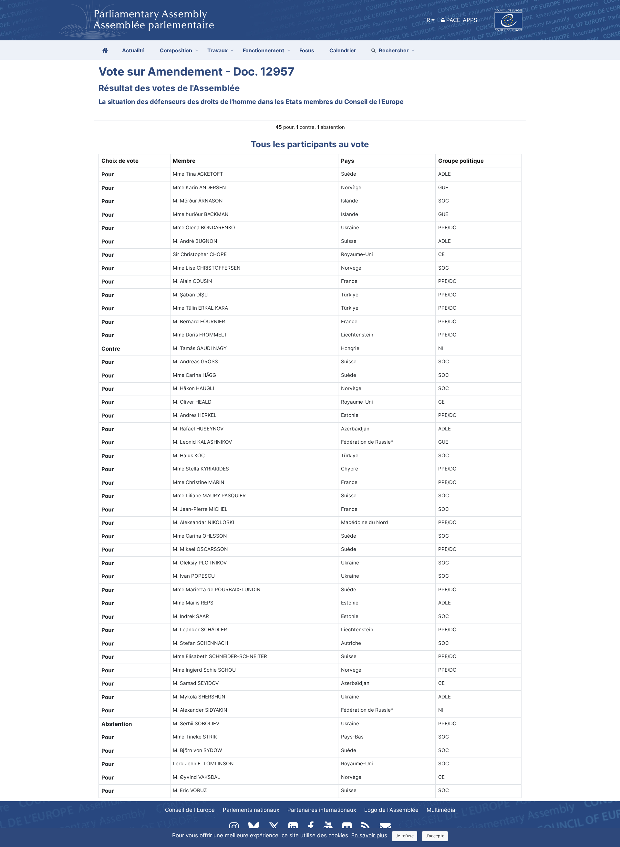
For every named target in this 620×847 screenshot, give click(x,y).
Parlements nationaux (251, 810)
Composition (176, 50)
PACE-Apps (461, 20)
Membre (184, 161)
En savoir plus (369, 835)
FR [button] (426, 20)
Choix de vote (120, 161)
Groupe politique (461, 161)
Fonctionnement (263, 50)
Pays (347, 161)
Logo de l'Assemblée (391, 810)
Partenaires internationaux (321, 810)
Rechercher (394, 50)
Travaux (217, 50)
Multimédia (441, 810)
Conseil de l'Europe (190, 810)
